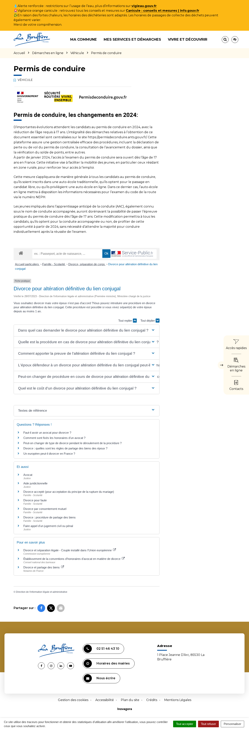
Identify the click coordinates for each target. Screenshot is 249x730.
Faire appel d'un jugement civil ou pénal (48, 526)
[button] (86, 330)
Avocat (27, 474)
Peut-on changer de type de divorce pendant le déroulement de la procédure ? (72, 443)
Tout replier (125, 320)
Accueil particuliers (27, 264)
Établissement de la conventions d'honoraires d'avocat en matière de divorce (72, 558)
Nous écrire (105, 678)
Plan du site (130, 700)
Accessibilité (104, 700)
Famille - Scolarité (54, 264)
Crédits (151, 700)
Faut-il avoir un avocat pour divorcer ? (47, 432)
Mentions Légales (177, 700)
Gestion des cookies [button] (73, 700)
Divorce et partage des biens (41, 567)
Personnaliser (232, 724)
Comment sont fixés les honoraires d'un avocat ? (54, 437)
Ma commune (83, 39)
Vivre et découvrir (187, 39)
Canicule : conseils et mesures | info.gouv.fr (162, 10)
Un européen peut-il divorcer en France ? (49, 453)
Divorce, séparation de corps (87, 264)
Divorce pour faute (35, 500)
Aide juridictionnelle (35, 483)
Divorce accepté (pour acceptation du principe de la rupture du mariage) (68, 491)
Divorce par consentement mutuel (44, 508)
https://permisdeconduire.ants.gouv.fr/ (117, 137)
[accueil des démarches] (21, 252)
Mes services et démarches (132, 39)
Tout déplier (148, 320)
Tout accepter (184, 724)
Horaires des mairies (113, 663)
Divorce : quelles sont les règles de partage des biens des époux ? (65, 448)
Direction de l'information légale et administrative (41, 592)
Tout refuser (208, 724)
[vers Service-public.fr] (132, 254)
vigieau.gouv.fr (144, 6)
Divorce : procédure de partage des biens (49, 517)
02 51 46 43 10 (107, 648)
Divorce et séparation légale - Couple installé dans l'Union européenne (67, 550)
